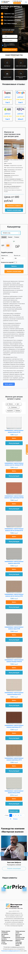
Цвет (18, 404)
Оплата (17, 945)
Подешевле (10, 410)
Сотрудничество (5, 937)
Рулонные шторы (20, 937)
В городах (4, 943)
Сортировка (14, 407)
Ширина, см (4, 255)
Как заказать (4, 934)
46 (10, 819)
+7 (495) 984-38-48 (17, 1)
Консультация (17, 3)
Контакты (4, 939)
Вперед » (15, 819)
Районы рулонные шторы (20, 932)
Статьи (3, 942)
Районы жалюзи (5, 931)
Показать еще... (14, 811)
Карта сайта (19, 934)
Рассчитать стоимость (14, 205)
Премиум (18, 410)
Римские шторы (20, 939)
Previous (2, 854)
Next (26, 854)
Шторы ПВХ (19, 943)
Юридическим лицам (6, 940)
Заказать (14, 266)
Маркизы (18, 940)
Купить (14, 438)
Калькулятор (27, 448)
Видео (3, 935)
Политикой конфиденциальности (10, 951)
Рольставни (19, 942)
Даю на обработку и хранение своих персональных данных (9, 45)
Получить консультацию (14, 210)
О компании (4, 932)
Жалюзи (11, 404)
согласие (7, 43)
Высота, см (17, 255)
